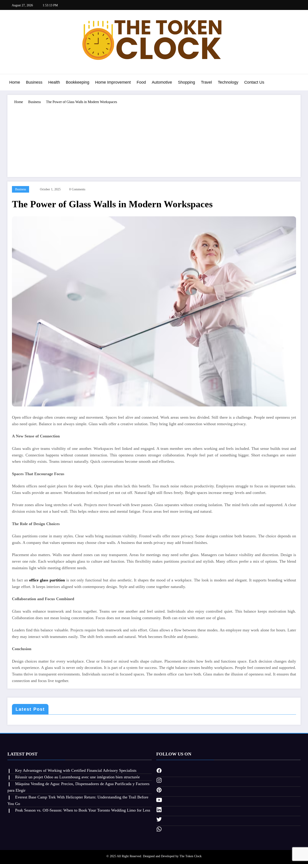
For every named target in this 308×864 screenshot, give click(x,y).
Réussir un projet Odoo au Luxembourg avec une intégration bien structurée (77, 777)
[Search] (296, 83)
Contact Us (254, 82)
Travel (206, 82)
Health (54, 82)
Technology (228, 82)
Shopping (186, 82)
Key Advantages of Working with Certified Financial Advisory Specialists (75, 770)
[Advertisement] (154, 138)
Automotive (162, 82)
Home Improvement (113, 82)
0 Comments (77, 189)
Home (14, 82)
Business (34, 82)
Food (141, 82)
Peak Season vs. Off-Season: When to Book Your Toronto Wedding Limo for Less (82, 810)
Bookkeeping (77, 82)
